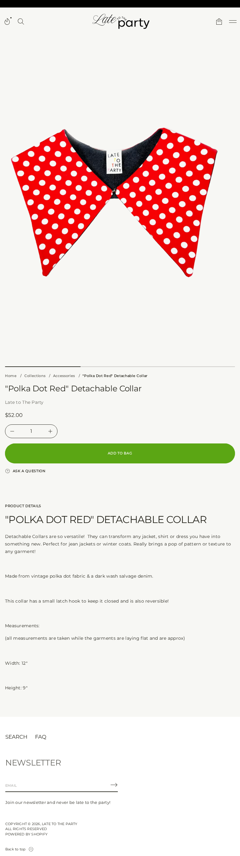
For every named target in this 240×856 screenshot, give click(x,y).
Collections (34, 376)
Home (11, 376)
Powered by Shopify (26, 834)
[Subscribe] (114, 785)
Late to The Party (24, 402)
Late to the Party (60, 824)
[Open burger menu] (233, 21)
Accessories (64, 376)
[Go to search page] (21, 21)
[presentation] (120, 200)
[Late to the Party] (120, 21)
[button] (21, 21)
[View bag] (219, 21)
